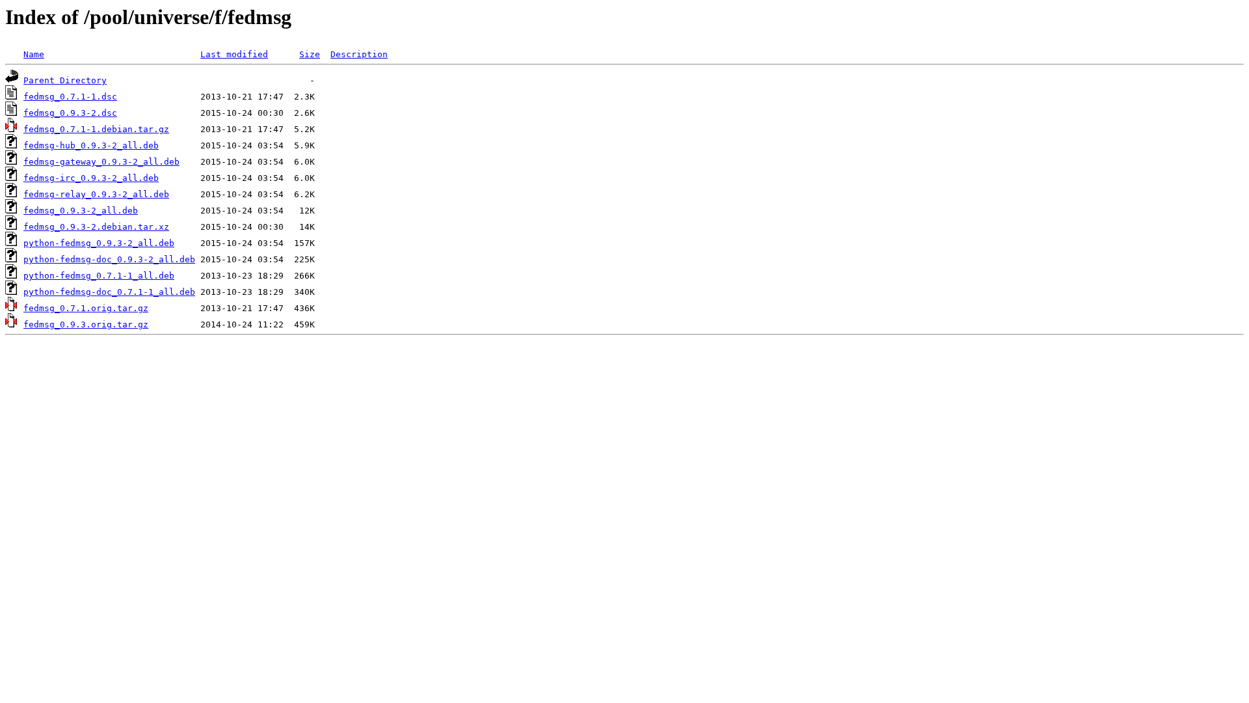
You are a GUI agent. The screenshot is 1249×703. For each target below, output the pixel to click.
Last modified (234, 54)
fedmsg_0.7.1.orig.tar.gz (85, 308)
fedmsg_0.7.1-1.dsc (70, 97)
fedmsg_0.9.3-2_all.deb (80, 210)
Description (359, 54)
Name (33, 54)
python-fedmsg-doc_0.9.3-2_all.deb (109, 259)
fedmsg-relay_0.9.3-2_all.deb (96, 194)
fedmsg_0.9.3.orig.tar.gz (85, 324)
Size (309, 54)
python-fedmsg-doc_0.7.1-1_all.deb (109, 292)
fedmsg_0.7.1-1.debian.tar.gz (96, 129)
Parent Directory (65, 80)
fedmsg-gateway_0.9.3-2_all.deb (101, 162)
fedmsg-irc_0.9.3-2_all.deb (91, 178)
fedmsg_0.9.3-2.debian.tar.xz (96, 227)
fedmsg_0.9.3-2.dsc (70, 113)
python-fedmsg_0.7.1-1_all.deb (98, 276)
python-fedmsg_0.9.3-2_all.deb (98, 243)
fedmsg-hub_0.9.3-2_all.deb (91, 145)
